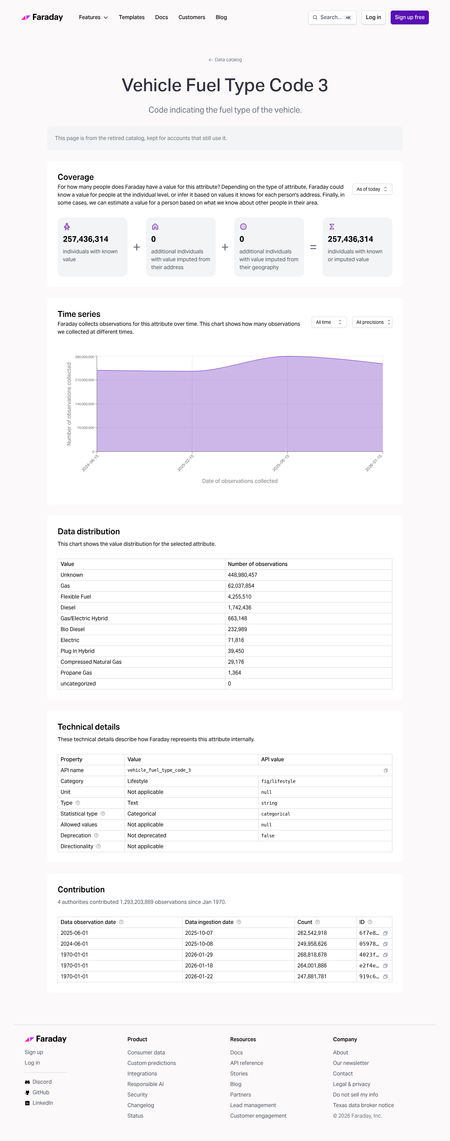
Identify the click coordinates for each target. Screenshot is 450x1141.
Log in (373, 17)
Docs (161, 17)
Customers (192, 17)
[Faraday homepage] (42, 17)
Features (89, 17)
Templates (132, 17)
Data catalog (228, 60)
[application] (225, 420)
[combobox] (372, 189)
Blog (221, 17)
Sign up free (410, 17)
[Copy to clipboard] (385, 770)
